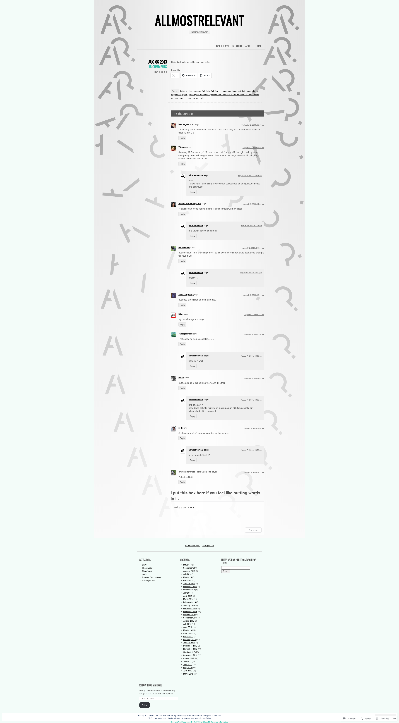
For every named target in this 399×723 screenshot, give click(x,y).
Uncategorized (148, 580)
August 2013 (188, 620)
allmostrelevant (199, 20)
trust (189, 98)
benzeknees (184, 247)
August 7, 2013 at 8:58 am (254, 334)
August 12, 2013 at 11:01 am (253, 248)
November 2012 (190, 648)
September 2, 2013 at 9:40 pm (252, 125)
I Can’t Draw (222, 46)
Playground (160, 72)
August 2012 (188, 658)
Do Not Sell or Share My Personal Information (209, 722)
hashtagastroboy (186, 124)
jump (234, 91)
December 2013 (190, 608)
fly (220, 91)
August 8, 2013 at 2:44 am (254, 314)
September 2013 (190, 617)
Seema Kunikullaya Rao (189, 203)
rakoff (181, 377)
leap (248, 91)
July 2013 (187, 624)
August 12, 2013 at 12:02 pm (251, 272)
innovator (227, 91)
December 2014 (190, 586)
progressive (176, 94)
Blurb (144, 564)
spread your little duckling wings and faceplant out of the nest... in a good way (224, 94)
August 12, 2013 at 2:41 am (253, 295)
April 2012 (187, 670)
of (257, 91)
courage (197, 91)
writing (203, 98)
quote (184, 94)
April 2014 (187, 595)
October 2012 (189, 652)
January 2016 (189, 571)
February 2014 (189, 602)
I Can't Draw (147, 567)
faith (208, 91)
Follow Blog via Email (150, 685)
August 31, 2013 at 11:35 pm (253, 147)
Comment (253, 530)
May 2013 (187, 630)
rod (180, 427)
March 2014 (188, 599)
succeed (174, 98)
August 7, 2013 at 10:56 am (251, 399)
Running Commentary (151, 577)
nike (253, 91)
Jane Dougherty (186, 294)
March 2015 (188, 580)
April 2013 (187, 633)
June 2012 (187, 664)
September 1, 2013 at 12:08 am (250, 175)
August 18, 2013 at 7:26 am (253, 204)
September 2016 (190, 567)
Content (237, 46)
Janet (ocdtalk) (185, 333)
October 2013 (189, 614)
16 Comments (158, 66)
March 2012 (188, 673)
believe (183, 91)
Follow (144, 705)
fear (216, 91)
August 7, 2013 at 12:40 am (253, 428)
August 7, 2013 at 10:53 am (251, 450)
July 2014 (187, 592)
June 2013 (187, 627)
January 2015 (189, 583)
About (249, 46)
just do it (241, 91)
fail (203, 91)
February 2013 (189, 639)
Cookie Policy (205, 718)
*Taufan (182, 147)
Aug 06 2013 (157, 62)
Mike (180, 314)
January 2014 (189, 605)
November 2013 (190, 611)
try (194, 98)
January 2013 (189, 642)
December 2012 (190, 645)
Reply (182, 137)
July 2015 (187, 574)
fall (212, 91)
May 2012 (187, 667)
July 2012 (187, 661)
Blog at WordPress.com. (180, 722)
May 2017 (187, 564)
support (183, 98)
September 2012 (190, 655)
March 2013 (188, 636)
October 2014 (189, 589)
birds (190, 91)
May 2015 (187, 577)
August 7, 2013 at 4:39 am (254, 378)
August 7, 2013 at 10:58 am (251, 356)
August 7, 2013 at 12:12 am (253, 472)
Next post (208, 545)
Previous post (192, 545)
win (197, 98)
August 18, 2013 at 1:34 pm (251, 225)
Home (259, 46)
